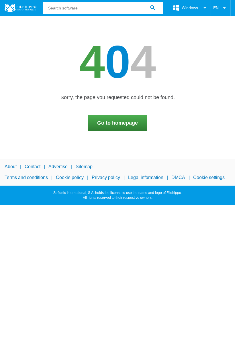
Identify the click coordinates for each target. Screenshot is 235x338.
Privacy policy (106, 177)
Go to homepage (117, 123)
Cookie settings (209, 177)
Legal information (145, 177)
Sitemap (84, 166)
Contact (32, 166)
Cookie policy (70, 177)
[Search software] (152, 8)
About (11, 166)
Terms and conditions (26, 177)
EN (216, 7)
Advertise (58, 166)
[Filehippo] (20, 8)
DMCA (178, 177)
